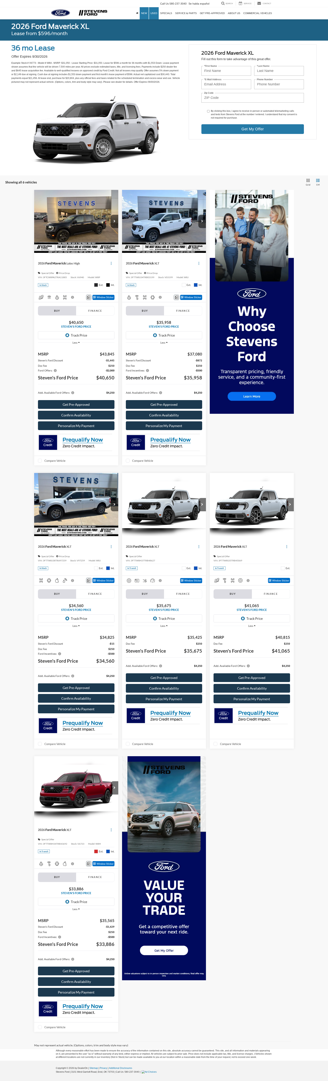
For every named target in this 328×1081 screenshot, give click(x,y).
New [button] (144, 13)
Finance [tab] (95, 310)
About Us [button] (234, 13)
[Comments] (88, 297)
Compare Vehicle (54, 460)
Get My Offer (252, 129)
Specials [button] (166, 13)
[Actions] (111, 263)
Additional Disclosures (120, 1068)
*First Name (210, 66)
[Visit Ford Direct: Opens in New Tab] (150, 1072)
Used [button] (154, 13)
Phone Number (265, 79)
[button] (114, 221)
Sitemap (93, 1068)
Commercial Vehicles (257, 13)
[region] (76, 372)
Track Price (79, 335)
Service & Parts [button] (186, 13)
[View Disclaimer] (72, 297)
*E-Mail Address (213, 79)
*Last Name (263, 66)
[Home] (137, 13)
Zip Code (209, 93)
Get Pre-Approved (76, 404)
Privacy (103, 1068)
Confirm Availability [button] (76, 415)
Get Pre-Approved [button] (212, 13)
